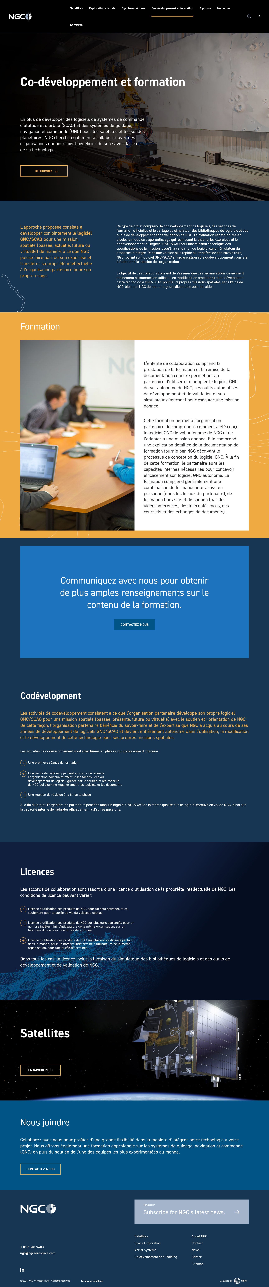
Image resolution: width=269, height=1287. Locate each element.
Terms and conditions (92, 1281)
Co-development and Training (155, 1257)
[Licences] (259, 647)
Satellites (76, 8)
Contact (197, 1243)
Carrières (76, 25)
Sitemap (197, 1264)
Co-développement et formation (172, 8)
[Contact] (259, 640)
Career (197, 1257)
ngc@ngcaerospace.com (37, 1253)
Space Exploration (147, 1243)
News (196, 1250)
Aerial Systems (145, 1250)
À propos (205, 8)
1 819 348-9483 (32, 1247)
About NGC (199, 1236)
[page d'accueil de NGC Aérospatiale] (38, 1208)
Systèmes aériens (133, 8)
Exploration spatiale (102, 8)
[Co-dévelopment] (259, 644)
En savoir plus (40, 1070)
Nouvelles (223, 8)
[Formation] (259, 636)
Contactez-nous (134, 625)
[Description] (259, 632)
